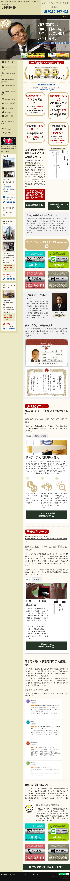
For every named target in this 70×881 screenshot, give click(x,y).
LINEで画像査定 (9, 103)
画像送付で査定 (9, 99)
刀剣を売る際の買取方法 (8, 81)
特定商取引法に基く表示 (8, 874)
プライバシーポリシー (23, 874)
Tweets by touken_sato (46, 90)
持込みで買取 (9, 108)
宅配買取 (28, 436)
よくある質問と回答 (8, 123)
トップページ (9, 62)
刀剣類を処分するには (8, 68)
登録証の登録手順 (33, 205)
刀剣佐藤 (8, 7)
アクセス (7, 129)
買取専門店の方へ (8, 87)
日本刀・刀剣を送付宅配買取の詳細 (46, 514)
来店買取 (36, 436)
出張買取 (43, 436)
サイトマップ (35, 874)
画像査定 (28, 579)
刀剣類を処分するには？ (58, 204)
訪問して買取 (9, 116)
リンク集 (7, 133)
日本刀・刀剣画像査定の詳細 (45, 645)
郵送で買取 (8, 112)
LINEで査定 (37, 579)
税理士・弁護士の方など (8, 93)
